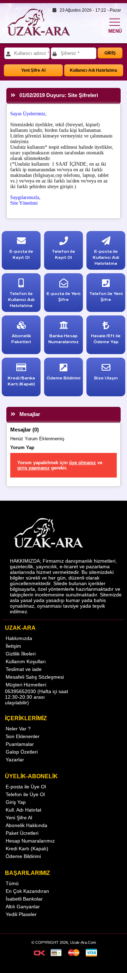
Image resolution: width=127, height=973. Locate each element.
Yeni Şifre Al (33, 70)
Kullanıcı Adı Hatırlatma (93, 70)
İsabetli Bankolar (24, 899)
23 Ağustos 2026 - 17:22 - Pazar (88, 10)
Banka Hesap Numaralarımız (63, 338)
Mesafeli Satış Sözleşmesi (35, 677)
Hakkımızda (19, 638)
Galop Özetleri (22, 752)
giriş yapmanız (33, 468)
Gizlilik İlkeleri (21, 654)
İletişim (13, 646)
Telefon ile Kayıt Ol (63, 254)
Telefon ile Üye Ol (25, 794)
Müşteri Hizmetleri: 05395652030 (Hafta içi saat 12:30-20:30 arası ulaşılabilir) (36, 693)
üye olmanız (82, 462)
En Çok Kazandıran (27, 891)
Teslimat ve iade (24, 669)
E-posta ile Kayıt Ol (21, 254)
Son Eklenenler (23, 736)
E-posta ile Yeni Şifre (63, 296)
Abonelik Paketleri (21, 338)
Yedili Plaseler (21, 914)
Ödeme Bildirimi (23, 856)
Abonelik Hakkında (26, 825)
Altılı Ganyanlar (23, 906)
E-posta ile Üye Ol (26, 786)
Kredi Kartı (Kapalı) (27, 848)
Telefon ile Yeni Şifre (106, 296)
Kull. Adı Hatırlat (23, 810)
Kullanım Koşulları (26, 661)
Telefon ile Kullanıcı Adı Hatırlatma (21, 299)
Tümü (12, 883)
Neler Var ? (18, 728)
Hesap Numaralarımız (30, 841)
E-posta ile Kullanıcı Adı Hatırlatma (106, 257)
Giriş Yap (16, 802)
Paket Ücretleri (22, 833)
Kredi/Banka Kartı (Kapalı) (21, 380)
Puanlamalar (20, 744)
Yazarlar (15, 759)
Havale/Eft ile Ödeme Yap (106, 338)
